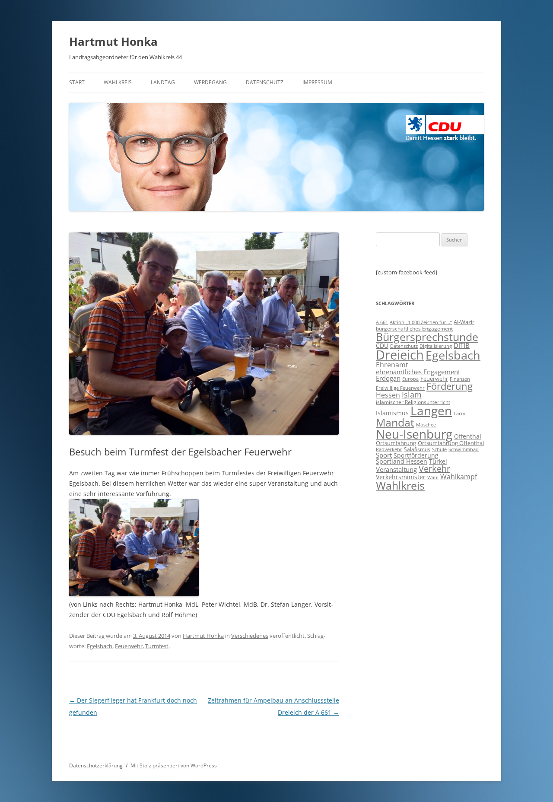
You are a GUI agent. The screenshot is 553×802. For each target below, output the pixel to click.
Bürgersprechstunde (427, 336)
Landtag (163, 82)
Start (77, 82)
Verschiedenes (249, 636)
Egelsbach (99, 646)
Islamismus (392, 413)
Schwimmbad (463, 449)
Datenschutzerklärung (96, 765)
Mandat (395, 422)
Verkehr (434, 468)
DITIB (462, 345)
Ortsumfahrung (396, 443)
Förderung (449, 386)
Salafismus (417, 449)
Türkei (438, 461)
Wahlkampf (458, 476)
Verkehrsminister (401, 477)
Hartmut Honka (113, 41)
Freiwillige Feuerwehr (400, 388)
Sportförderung (416, 455)
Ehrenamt (392, 364)
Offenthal (467, 436)
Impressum (317, 82)
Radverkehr (389, 449)
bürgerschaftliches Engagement (414, 328)
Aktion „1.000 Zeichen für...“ (421, 322)
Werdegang (210, 82)
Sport (384, 455)
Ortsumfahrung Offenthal (451, 443)
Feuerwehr (129, 646)
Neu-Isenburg (414, 434)
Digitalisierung (436, 346)
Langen (431, 410)
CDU (382, 345)
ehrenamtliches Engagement (418, 371)
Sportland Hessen (401, 461)
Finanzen (460, 379)
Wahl (433, 477)
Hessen (388, 395)
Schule (439, 449)
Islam (412, 394)
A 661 (382, 322)
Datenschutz (264, 82)
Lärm (459, 413)
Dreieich (400, 354)
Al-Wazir (464, 322)
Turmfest (156, 646)
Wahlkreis (118, 82)
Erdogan (388, 378)
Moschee (426, 424)
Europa (410, 379)
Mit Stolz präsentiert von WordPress (173, 765)
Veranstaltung (396, 469)
